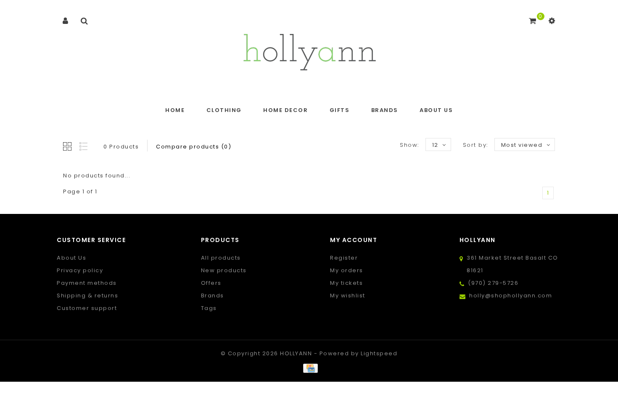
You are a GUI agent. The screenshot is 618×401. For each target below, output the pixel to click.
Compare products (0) (193, 147)
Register (344, 258)
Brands (384, 110)
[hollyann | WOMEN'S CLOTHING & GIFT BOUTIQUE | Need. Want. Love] (309, 50)
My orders (346, 270)
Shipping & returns (87, 295)
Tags (209, 308)
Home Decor (285, 110)
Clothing (224, 110)
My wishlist (347, 295)
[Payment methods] (308, 368)
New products (224, 270)
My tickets (346, 283)
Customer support (87, 308)
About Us (436, 110)
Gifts (340, 110)
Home (175, 110)
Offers (211, 283)
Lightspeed (379, 353)
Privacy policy (80, 270)
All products (221, 258)
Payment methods (87, 283)
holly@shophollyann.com (510, 295)
